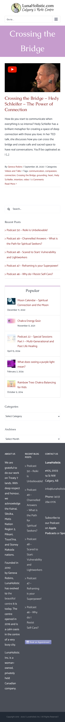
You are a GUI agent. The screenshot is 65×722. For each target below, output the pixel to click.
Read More (10, 184)
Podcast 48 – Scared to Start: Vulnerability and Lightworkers (32, 554)
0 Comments (37, 180)
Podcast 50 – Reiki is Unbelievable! (27, 230)
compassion (51, 171)
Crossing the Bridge (26, 175)
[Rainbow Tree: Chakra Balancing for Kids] (11, 382)
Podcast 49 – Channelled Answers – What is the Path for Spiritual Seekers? (32, 510)
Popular (32, 290)
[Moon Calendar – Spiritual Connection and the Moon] (11, 300)
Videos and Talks (13, 171)
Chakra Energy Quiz (29, 321)
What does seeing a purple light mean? (36, 364)
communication (36, 171)
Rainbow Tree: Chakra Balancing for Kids (37, 385)
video (26, 180)
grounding (42, 175)
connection (10, 175)
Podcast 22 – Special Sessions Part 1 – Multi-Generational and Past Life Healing (36, 341)
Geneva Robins (15, 167)
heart (50, 175)
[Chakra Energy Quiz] (11, 321)
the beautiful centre (10, 598)
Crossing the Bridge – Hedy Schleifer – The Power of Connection (32, 104)
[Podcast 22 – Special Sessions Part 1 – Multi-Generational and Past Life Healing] (11, 337)
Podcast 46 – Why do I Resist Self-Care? (30, 274)
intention (18, 180)
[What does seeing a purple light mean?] (11, 362)
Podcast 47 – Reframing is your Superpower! (32, 265)
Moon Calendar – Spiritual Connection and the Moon (33, 303)
